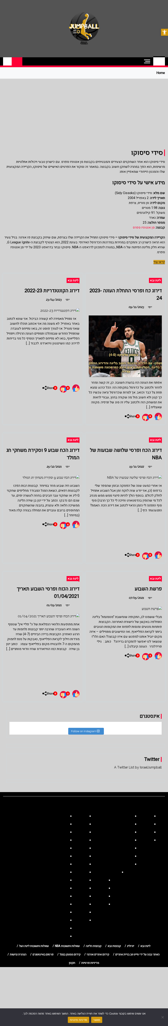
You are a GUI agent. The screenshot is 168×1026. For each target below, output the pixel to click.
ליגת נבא (155, 280)
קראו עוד (159, 262)
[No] (163, 1017)
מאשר (96, 1019)
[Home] (159, 61)
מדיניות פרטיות (78, 1019)
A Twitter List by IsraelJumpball (138, 767)
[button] (164, 32)
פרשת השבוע (148, 588)
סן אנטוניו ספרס (144, 227)
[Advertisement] (84, 109)
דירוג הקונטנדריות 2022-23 (52, 290)
